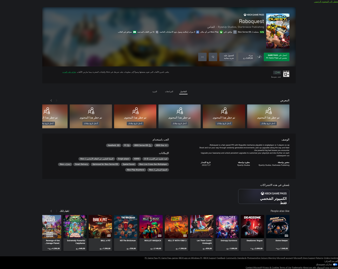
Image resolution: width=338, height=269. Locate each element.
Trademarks (297, 267)
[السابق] (56, 100)
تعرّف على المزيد (69, 72)
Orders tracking (331, 257)
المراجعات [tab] (169, 91)
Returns (319, 257)
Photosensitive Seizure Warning (261, 257)
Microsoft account (285, 257)
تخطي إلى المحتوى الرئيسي (326, 1)
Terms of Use (285, 267)
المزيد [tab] (154, 91)
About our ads (309, 267)
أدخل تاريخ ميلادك (268, 123)
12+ (278, 72)
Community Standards (236, 257)
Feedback (221, 257)
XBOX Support (209, 257)
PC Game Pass (151, 257)
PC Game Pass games (168, 257)
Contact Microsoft (254, 267)
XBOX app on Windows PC (191, 257)
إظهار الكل (64, 210)
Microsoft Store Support (305, 257)
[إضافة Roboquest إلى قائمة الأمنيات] (213, 57)
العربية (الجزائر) (331, 261)
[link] (277, 233)
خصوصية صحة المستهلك (327, 267)
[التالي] (51, 100)
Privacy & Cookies (270, 267)
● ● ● (202, 57)
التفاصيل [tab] (183, 91)
